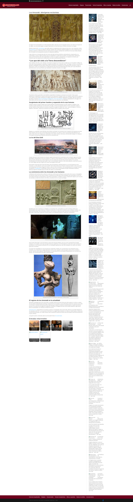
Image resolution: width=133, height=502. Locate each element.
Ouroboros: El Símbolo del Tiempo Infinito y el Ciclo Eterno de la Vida (100, 174)
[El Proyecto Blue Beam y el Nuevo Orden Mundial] (93, 219)
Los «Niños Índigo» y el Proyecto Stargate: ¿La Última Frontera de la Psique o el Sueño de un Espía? (96, 345)
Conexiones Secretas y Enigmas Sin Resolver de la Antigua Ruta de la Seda (100, 127)
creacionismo (41, 48)
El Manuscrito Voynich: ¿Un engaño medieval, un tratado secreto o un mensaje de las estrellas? (96, 420)
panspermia (33, 49)
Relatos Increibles (116, 5)
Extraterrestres (125, 5)
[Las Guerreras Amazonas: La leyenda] (93, 363)
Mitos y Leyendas (107, 5)
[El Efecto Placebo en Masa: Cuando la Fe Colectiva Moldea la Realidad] (93, 84)
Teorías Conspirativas (97, 5)
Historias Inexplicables (73, 5)
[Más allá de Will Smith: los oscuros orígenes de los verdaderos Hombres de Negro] (93, 241)
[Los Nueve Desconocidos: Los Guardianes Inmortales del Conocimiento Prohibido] (93, 475)
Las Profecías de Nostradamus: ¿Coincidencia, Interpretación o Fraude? (96, 456)
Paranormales (88, 5)
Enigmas (82, 5)
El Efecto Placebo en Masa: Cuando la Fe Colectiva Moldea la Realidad (101, 84)
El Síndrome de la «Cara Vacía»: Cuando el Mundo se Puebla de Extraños (96, 438)
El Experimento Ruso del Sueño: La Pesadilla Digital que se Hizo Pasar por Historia (96, 284)
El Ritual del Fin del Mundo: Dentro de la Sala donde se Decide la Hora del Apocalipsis (96, 325)
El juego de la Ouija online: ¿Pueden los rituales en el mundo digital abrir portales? (101, 38)
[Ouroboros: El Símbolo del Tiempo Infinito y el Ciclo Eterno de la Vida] (93, 175)
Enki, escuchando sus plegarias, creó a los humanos (51, 98)
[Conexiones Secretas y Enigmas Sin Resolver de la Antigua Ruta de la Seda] (93, 127)
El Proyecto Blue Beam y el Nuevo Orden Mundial (100, 218)
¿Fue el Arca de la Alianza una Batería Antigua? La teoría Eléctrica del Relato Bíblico (101, 107)
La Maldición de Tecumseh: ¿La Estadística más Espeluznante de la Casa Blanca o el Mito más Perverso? (96, 304)
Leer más (99, 32)
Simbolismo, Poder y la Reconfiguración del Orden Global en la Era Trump (96, 381)
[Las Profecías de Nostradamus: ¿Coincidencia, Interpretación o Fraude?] (93, 455)
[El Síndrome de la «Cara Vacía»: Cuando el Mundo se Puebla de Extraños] (93, 437)
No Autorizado (58, 315)
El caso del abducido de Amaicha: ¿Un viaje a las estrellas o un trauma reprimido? (101, 18)
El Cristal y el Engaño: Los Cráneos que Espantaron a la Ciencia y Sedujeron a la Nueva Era (101, 264)
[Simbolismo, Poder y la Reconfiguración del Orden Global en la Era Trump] (93, 380)
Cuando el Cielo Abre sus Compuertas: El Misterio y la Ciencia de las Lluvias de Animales (96, 401)
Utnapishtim (38, 168)
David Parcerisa (32, 309)
